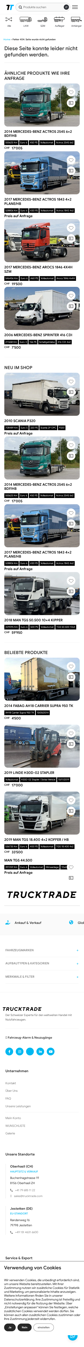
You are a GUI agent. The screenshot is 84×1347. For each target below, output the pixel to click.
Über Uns (11, 1091)
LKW (25, 25)
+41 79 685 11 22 (25, 1190)
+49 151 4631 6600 (26, 1232)
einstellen (44, 1327)
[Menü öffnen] (75, 7)
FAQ (8, 1098)
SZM (42, 25)
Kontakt (10, 1083)
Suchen (20, 7)
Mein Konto (13, 1118)
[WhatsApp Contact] (73, 1336)
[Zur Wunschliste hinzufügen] (71, 92)
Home (6, 39)
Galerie (10, 1133)
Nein (24, 1327)
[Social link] (9, 1051)
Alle (9, 25)
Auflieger (59, 25)
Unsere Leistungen (18, 1106)
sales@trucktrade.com (28, 1196)
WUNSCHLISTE (15, 1126)
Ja (9, 1327)
